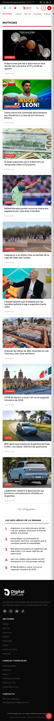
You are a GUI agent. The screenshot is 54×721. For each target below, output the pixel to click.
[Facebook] (41, 2)
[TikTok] (50, 2)
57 (24, 509)
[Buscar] (10, 8)
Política (47, 14)
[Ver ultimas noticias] (49, 716)
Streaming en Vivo (11, 687)
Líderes (19, 14)
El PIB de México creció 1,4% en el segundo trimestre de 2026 (26, 568)
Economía (37, 14)
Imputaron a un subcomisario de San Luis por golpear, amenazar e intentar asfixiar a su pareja (28, 530)
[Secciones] (5, 8)
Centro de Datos (10, 649)
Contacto (30, 2)
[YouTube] (47, 2)
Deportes (7, 670)
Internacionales (9, 666)
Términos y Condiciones (35, 717)
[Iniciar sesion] (43, 8)
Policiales (7, 654)
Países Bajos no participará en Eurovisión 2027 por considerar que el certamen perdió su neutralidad (28, 540)
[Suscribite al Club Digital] (49, 8)
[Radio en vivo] (15, 8)
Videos (5, 674)
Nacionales (7, 641)
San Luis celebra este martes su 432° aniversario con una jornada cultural (28, 560)
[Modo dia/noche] (37, 8)
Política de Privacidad (17, 717)
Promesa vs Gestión (11, 678)
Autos (5, 645)
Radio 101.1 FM (9, 683)
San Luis (27, 14)
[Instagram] (44, 2)
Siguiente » (30, 509)
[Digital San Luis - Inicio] (27, 8)
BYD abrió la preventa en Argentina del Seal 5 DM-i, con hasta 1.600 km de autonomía (29, 551)
